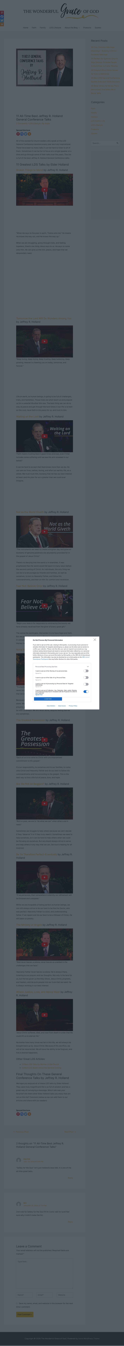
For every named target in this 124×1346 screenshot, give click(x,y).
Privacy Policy (73, 706)
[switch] (86, 671)
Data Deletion (51, 706)
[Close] (95, 640)
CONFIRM (48, 699)
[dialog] (62, 673)
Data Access (62, 706)
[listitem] (62, 667)
